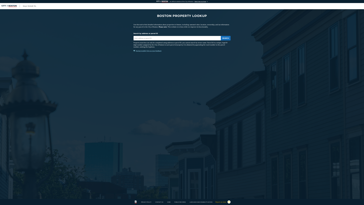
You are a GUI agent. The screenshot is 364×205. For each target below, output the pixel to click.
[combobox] (177, 38)
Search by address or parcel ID (145, 33)
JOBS (169, 202)
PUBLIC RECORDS (180, 202)
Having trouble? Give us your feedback (148, 51)
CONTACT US (159, 202)
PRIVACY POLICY (146, 202)
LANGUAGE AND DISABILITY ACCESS (201, 202)
